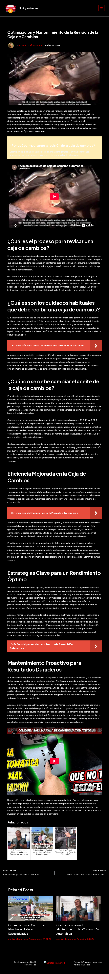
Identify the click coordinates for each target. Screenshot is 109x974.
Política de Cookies (82, 965)
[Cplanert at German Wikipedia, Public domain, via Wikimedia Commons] (54, 962)
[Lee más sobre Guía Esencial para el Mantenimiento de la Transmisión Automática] (78, 908)
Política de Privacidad (83, 962)
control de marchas (18, 939)
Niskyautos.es (29, 8)
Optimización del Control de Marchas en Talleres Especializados (26, 929)
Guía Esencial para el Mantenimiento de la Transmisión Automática (77, 929)
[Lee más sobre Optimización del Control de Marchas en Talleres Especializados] (30, 908)
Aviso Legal (97, 962)
